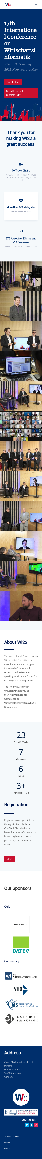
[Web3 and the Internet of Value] (21, 621)
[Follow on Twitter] (27, 1125)
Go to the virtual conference (14, 92)
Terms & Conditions (11, 1136)
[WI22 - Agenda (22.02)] (21, 381)
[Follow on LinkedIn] (31, 1125)
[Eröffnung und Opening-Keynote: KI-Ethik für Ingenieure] (21, 291)
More (9, 858)
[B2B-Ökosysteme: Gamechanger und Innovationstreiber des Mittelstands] (21, 591)
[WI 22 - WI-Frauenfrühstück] (21, 441)
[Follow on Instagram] (36, 1125)
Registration (13, 81)
